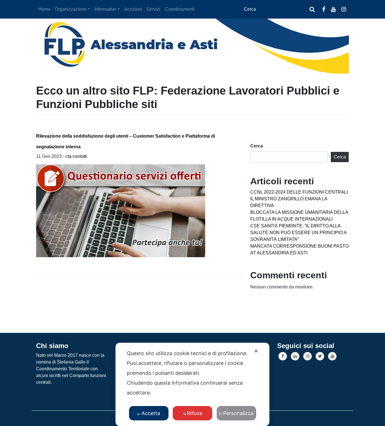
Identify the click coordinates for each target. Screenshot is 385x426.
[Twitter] (320, 356)
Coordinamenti (179, 9)
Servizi (153, 9)
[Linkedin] (295, 356)
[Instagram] (307, 356)
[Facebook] (282, 356)
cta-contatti (76, 156)
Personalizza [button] (238, 413)
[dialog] (192, 384)
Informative (105, 9)
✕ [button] (256, 351)
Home (44, 9)
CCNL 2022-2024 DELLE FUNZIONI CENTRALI (299, 192)
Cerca (256, 146)
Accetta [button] (150, 413)
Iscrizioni (133, 9)
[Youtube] (332, 356)
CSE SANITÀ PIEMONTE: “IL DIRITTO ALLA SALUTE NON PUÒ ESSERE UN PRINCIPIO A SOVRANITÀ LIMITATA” (298, 232)
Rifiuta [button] (194, 413)
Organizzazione (71, 9)
